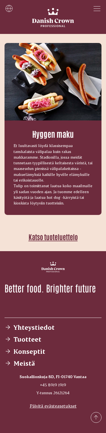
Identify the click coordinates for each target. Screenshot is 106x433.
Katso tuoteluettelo (53, 236)
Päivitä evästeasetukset (53, 405)
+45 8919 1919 (53, 384)
